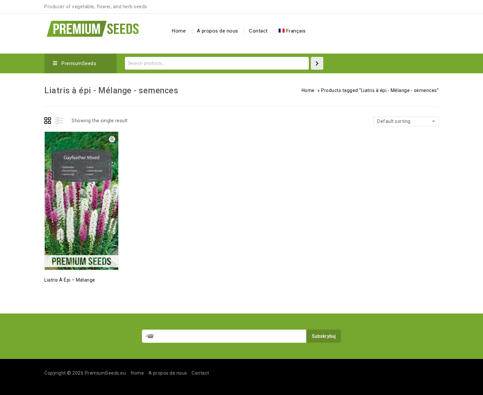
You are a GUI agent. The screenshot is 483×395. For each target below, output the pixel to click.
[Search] (317, 63)
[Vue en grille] (48, 121)
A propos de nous (217, 31)
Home (179, 31)
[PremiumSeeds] (92, 27)
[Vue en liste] (60, 121)
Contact (258, 31)
